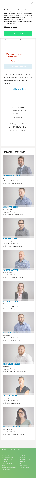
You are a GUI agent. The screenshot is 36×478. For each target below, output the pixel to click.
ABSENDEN (17, 66)
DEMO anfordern (18, 88)
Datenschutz (7, 27)
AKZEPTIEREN (18, 33)
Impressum (14, 27)
